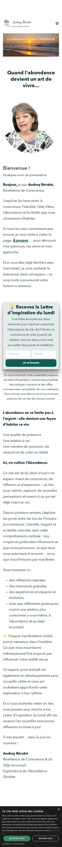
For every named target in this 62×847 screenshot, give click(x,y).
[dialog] (31, 826)
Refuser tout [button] (46, 838)
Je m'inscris (31, 362)
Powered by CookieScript (13, 844)
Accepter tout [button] (17, 838)
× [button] (58, 809)
